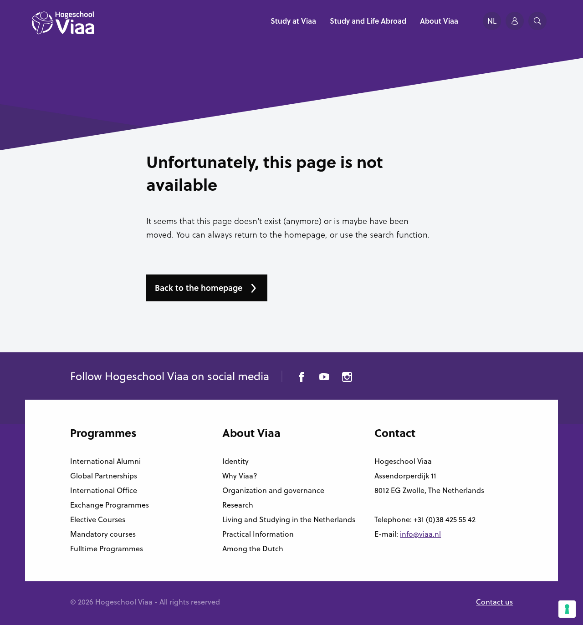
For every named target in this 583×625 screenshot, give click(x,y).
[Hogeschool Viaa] (63, 27)
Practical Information (258, 534)
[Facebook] (302, 378)
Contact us (494, 602)
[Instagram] (347, 378)
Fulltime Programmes (106, 549)
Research (237, 505)
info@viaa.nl (420, 534)
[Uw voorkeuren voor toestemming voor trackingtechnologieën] (567, 609)
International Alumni (105, 461)
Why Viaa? (239, 476)
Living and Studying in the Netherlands (288, 519)
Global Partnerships (103, 476)
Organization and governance (273, 490)
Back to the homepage (198, 288)
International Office (103, 490)
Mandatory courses (103, 534)
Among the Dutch (252, 549)
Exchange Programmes (109, 505)
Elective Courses (97, 519)
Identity (235, 461)
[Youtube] (324, 378)
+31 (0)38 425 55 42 (445, 519)
